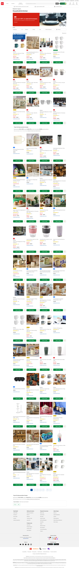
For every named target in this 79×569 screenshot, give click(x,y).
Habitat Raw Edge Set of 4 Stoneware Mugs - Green (32, 212)
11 (47, 489)
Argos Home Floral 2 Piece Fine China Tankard (19, 112)
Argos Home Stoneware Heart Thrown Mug (46, 417)
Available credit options (16, 59)
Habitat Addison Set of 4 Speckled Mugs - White (58, 475)
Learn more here (25, 538)
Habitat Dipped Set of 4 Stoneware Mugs (45, 475)
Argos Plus (28, 520)
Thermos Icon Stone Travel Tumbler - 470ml (59, 360)
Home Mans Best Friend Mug (17, 270)
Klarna (41, 523)
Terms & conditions (53, 551)
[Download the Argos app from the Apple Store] (50, 544)
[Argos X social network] (26, 544)
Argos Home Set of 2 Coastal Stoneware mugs (57, 418)
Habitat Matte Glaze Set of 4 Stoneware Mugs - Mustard (59, 181)
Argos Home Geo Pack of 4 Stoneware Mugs (19, 445)
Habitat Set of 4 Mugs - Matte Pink (32, 112)
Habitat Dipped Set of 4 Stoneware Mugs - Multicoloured (45, 301)
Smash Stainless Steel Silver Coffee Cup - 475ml (59, 149)
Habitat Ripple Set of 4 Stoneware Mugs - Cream (33, 418)
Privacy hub (29, 551)
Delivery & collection (30, 512)
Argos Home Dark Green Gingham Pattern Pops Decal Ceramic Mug (45, 271)
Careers (55, 516)
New (40, 29)
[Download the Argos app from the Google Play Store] (56, 544)
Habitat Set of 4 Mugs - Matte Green (45, 53)
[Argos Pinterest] (28, 544)
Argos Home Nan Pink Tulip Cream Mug (33, 444)
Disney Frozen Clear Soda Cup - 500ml (59, 445)
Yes (15, 504)
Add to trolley (17, 62)
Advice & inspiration (16, 520)
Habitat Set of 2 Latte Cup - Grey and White (59, 83)
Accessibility (24, 551)
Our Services (42, 514)
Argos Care (28, 524)
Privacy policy (34, 551)
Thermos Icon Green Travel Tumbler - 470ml (46, 360)
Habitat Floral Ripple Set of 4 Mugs (45, 82)
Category (26, 29)
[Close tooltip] (24, 35)
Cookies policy (39, 551)
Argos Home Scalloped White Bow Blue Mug (19, 473)
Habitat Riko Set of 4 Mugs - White (18, 329)
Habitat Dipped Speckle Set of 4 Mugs (59, 388)
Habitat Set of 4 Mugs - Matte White (32, 82)
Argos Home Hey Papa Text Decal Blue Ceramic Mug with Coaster (46, 446)
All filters (59, 29)
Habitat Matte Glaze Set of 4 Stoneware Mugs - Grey (19, 83)
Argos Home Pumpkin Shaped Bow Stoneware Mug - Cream (32, 271)
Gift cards (41, 516)
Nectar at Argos (42, 525)
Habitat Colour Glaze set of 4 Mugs (18, 53)
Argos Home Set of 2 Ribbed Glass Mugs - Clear (32, 180)
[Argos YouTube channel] (20, 544)
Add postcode (17, 33)
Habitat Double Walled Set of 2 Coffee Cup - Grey (46, 112)
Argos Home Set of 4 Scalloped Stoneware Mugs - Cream (58, 299)
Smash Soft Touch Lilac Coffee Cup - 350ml (59, 240)
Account (14, 518)
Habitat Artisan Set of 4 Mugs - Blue (45, 329)
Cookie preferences (46, 551)
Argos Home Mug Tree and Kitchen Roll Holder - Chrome (19, 417)
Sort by (14, 27)
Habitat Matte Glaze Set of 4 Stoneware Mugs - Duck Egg (46, 180)
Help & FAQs (15, 512)
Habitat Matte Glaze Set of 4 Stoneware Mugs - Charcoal (33, 474)
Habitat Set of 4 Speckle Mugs (44, 388)
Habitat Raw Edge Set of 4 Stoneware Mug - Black (59, 113)
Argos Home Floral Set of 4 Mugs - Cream (32, 149)
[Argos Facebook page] (23, 544)
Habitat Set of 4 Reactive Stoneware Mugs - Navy (19, 299)
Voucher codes (42, 518)
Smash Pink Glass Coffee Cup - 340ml (32, 239)
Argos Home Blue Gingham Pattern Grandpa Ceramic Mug (18, 360)
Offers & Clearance (48, 29)
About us (55, 512)
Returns (28, 514)
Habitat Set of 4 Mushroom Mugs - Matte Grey (32, 331)
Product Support (29, 526)
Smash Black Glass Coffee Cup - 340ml (46, 239)
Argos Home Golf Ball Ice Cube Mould (19, 388)
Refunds (28, 516)
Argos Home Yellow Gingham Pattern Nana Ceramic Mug (59, 271)
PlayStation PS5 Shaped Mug (57, 328)
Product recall (29, 528)
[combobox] (40, 4)
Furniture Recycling (43, 529)
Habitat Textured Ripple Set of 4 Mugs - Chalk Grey (19, 242)
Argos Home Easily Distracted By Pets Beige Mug (32, 360)
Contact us (15, 514)
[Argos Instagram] (31, 544)
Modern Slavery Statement (58, 520)
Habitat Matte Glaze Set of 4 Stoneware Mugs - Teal (33, 390)
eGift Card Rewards (43, 520)
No (18, 504)
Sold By (34, 29)
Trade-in (41, 531)
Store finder (15, 516)
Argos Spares (29, 530)
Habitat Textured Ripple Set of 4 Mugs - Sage (46, 151)
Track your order (29, 518)
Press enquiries (56, 518)
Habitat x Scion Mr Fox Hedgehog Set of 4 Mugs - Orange (19, 211)
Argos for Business (57, 514)
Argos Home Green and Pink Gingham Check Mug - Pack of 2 (19, 180)
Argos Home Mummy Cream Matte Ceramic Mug (18, 150)
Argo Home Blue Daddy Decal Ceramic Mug (59, 211)
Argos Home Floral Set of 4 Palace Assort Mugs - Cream (32, 299)
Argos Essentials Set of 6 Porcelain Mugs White (58, 53)
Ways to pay (42, 512)
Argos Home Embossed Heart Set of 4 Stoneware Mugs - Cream (33, 53)
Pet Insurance (42, 527)
